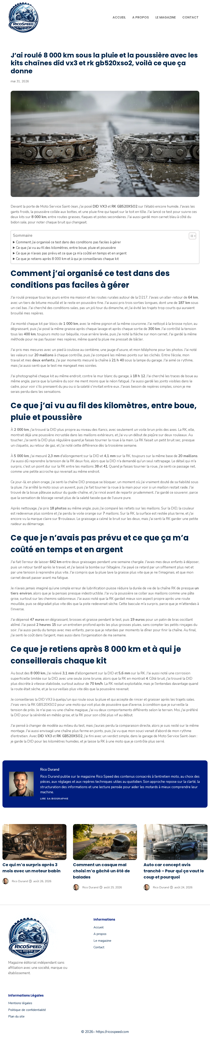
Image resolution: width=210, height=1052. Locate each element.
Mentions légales (20, 1003)
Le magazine (165, 17)
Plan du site (16, 1016)
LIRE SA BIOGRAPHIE (54, 798)
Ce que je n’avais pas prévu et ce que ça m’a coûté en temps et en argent (71, 253)
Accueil (119, 17)
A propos (140, 17)
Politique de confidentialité (27, 1010)
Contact (190, 17)
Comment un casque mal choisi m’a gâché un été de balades (101, 871)
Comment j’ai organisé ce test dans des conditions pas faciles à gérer (68, 242)
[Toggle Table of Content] (190, 235)
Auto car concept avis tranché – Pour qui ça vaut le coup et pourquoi (174, 871)
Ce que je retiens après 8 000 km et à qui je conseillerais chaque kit (67, 258)
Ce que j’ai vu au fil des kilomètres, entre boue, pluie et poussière (66, 247)
